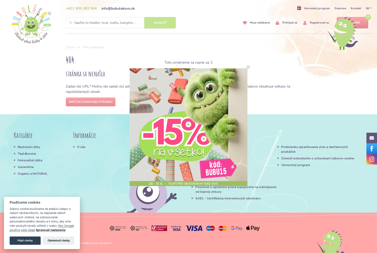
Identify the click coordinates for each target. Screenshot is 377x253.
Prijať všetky (25, 240)
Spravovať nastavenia (50, 230)
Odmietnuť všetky (59, 240)
